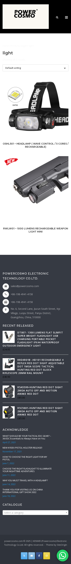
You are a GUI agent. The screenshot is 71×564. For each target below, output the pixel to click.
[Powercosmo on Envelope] (31, 555)
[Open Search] (57, 17)
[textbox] (35, 512)
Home (6, 45)
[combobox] (35, 512)
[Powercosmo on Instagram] (46, 555)
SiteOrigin (62, 544)
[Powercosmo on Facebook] (39, 555)
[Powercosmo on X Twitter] (24, 555)
